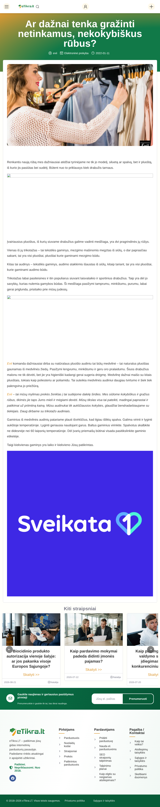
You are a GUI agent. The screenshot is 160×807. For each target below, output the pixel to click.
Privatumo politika (75, 800)
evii (55, 53)
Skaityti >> (31, 675)
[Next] (150, 649)
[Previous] (9, 649)
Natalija (54, 682)
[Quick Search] (57, 6)
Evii (9, 394)
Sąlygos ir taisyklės (104, 800)
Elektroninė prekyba (76, 53)
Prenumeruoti (138, 698)
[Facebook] (12, 778)
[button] (6, 6)
